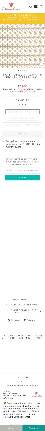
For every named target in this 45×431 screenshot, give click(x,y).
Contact (22, 381)
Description (22, 299)
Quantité (22, 100)
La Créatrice (22, 377)
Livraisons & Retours (22, 305)
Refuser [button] (6, 390)
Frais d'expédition (26, 89)
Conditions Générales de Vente (22, 385)
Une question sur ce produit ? (22, 311)
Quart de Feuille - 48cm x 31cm (22, 124)
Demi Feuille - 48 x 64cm (22, 118)
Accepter (34, 427)
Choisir (11, 427)
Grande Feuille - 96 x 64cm (23, 111)
